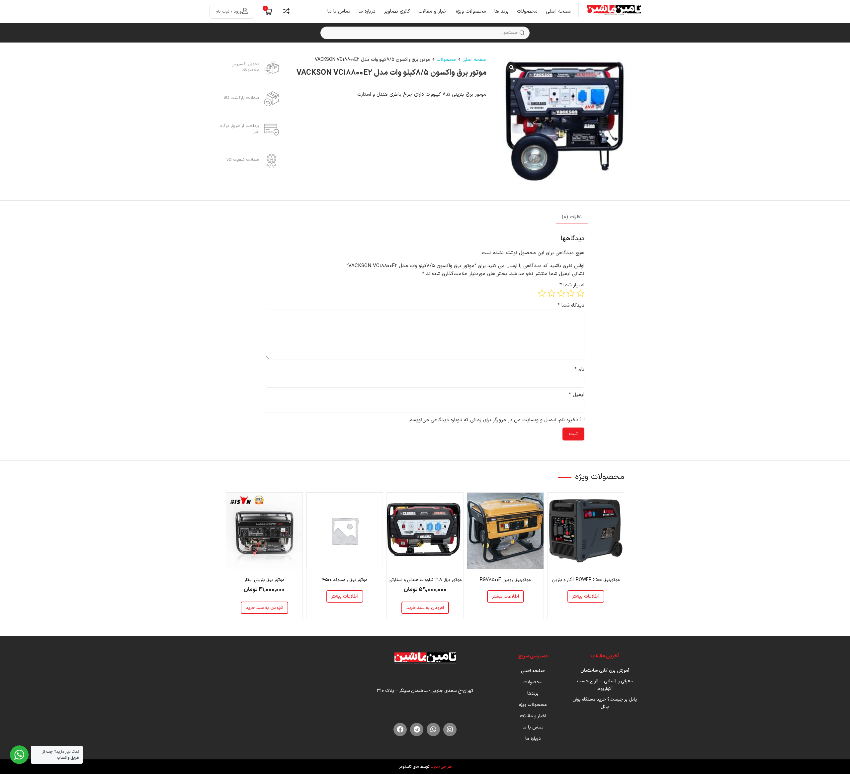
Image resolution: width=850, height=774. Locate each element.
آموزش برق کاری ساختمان (604, 670)
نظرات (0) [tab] (572, 217)
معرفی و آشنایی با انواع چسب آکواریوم (605, 685)
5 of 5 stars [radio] (542, 293)
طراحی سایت (441, 767)
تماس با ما (338, 11)
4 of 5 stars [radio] (551, 293)
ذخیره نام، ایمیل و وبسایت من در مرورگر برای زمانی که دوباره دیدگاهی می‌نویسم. (493, 420)
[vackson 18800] (565, 121)
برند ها (501, 11)
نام (579, 369)
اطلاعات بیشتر (585, 596)
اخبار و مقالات (433, 11)
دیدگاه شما (570, 305)
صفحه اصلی (558, 11)
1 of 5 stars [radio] (580, 293)
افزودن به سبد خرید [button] (425, 607)
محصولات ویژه (471, 11)
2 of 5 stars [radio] (571, 293)
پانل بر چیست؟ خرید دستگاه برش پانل (604, 703)
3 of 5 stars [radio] (561, 293)
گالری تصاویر (397, 11)
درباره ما (367, 11)
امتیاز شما (571, 285)
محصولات (527, 11)
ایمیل (576, 394)
